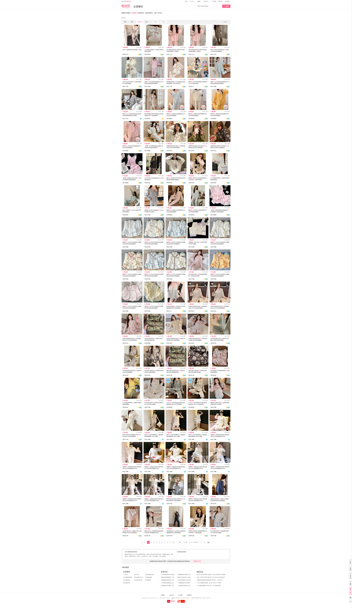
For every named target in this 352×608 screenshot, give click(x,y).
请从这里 (126, 1)
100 (180, 542)
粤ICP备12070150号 (165, 598)
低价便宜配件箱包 (127, 577)
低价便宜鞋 (148, 580)
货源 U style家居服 (191, 54)
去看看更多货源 (197, 561)
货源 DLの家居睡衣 (169, 311)
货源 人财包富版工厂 (125, 118)
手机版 (213, 1)
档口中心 (206, 1)
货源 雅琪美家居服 (169, 118)
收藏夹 (199, 1)
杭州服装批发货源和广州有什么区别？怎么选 (168, 580)
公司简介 (163, 595)
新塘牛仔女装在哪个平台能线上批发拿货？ (184, 577)
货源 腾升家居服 (147, 118)
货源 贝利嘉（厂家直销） (147, 215)
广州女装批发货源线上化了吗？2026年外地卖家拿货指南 (168, 583)
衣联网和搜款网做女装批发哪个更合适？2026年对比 (209, 580)
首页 (186, 1)
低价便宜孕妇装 (138, 580)
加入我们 (180, 595)
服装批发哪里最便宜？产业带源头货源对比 (168, 577)
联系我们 (189, 595)
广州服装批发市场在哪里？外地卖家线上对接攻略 (184, 583)
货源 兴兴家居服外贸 (213, 54)
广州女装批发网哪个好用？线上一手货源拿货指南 (209, 585)
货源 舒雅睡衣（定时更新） (147, 150)
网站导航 (227, 1)
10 (173, 542)
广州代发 (125, 574)
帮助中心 (220, 1)
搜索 (226, 6)
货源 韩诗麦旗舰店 (147, 182)
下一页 (185, 542)
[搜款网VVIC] (125, 6)
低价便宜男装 (126, 580)
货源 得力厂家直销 (191, 86)
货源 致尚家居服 (147, 54)
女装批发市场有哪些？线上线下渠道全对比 (168, 585)
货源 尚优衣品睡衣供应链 (169, 150)
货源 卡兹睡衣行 (147, 86)
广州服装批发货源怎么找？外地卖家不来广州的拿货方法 (184, 585)
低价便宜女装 (126, 583)
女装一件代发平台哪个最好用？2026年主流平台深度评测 (211, 577)
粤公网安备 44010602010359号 (181, 598)
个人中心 (191, 1)
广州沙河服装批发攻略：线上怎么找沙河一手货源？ (209, 583)
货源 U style (169, 54)
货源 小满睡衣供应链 (147, 439)
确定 (208, 542)
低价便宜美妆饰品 (149, 574)
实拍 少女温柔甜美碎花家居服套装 (131, 49)
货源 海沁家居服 (213, 343)
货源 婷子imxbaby (125, 54)
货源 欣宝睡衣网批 (125, 247)
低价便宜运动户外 (138, 577)
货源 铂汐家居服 (169, 503)
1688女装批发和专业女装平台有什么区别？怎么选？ (168, 574)
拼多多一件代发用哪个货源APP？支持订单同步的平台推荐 (211, 574)
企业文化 (171, 595)
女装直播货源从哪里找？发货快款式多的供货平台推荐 (184, 574)
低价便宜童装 (148, 577)
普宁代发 (136, 574)
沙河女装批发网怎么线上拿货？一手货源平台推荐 (184, 580)
